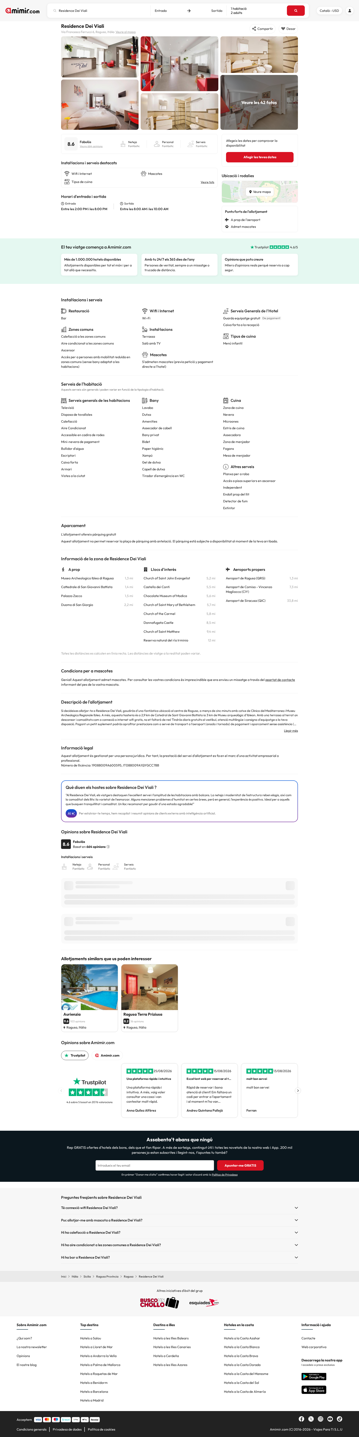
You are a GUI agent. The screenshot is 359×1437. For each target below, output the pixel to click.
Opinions (23, 1356)
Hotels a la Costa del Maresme (246, 1374)
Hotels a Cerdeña (166, 1356)
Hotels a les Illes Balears (171, 1338)
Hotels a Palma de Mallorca (100, 1365)
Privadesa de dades (67, 1429)
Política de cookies (101, 1429)
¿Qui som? (24, 1338)
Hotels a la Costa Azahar (242, 1338)
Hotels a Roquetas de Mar (99, 1374)
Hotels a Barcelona (94, 1391)
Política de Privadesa (225, 1174)
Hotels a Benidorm (94, 1383)
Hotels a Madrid (91, 1400)
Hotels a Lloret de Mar (96, 1347)
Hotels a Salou (90, 1338)
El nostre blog (27, 1365)
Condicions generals (32, 1429)
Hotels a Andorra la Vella (98, 1356)
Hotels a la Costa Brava (241, 1356)
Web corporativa (313, 1347)
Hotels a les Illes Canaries (172, 1347)
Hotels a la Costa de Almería (245, 1391)
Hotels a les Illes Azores (170, 1365)
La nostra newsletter (32, 1347)
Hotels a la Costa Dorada (242, 1365)
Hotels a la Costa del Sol (241, 1383)
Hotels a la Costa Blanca (241, 1347)
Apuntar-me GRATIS (240, 1165)
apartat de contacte (280, 680)
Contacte (308, 1338)
